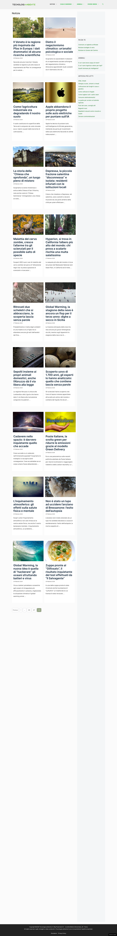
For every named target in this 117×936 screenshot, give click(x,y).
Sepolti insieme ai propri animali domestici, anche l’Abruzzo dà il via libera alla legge (24, 378)
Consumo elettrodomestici (86, 97)
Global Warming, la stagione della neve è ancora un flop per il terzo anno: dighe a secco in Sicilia (59, 313)
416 (29, 610)
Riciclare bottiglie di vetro (86, 47)
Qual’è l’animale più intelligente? (88, 68)
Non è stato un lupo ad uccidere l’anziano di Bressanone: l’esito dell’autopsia (59, 505)
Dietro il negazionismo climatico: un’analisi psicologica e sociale (59, 46)
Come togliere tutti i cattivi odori (88, 94)
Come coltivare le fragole (86, 92)
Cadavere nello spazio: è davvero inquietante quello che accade (25, 441)
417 (34, 610)
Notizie (52, 4)
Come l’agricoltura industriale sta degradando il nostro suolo (26, 111)
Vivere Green (92, 4)
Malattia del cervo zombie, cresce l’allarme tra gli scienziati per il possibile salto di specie (25, 247)
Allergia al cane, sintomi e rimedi (88, 83)
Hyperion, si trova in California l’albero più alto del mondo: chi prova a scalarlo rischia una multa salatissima (59, 247)
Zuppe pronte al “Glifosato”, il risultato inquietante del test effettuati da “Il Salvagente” (59, 572)
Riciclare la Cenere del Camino (88, 50)
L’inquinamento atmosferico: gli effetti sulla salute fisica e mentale (25, 505)
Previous (15, 610)
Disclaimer (54, 933)
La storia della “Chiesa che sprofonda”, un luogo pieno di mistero (26, 175)
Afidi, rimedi (82, 81)
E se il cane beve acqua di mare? (88, 63)
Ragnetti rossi (82, 108)
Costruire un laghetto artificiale (88, 44)
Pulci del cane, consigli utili (86, 105)
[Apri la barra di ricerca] (103, 4)
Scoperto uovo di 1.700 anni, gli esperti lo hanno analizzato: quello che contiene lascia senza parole (59, 378)
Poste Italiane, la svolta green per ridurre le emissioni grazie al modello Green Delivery (58, 443)
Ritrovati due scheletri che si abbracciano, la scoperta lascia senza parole (23, 313)
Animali (79, 4)
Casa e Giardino (66, 4)
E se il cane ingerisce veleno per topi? (90, 65)
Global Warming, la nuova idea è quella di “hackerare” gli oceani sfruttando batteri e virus (25, 572)
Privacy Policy (62, 933)
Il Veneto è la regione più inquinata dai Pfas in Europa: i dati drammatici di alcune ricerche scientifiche (27, 48)
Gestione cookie (112, 934)
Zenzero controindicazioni (86, 116)
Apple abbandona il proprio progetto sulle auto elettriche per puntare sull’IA (59, 111)
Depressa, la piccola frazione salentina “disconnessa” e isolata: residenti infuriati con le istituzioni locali (59, 179)
